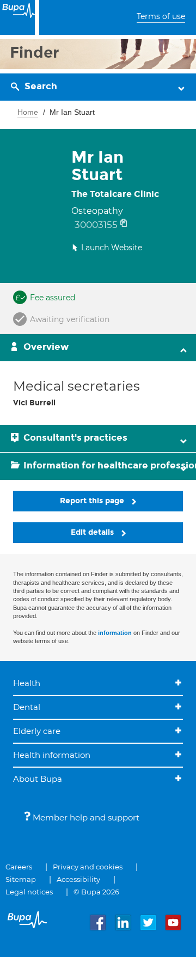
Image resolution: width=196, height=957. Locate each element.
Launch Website (111, 247)
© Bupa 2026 (96, 891)
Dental (26, 707)
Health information (51, 755)
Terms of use (161, 16)
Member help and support (84, 817)
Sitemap (20, 879)
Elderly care (36, 731)
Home (27, 112)
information (115, 632)
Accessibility (78, 879)
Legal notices (29, 891)
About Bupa (37, 779)
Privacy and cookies (87, 866)
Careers (18, 866)
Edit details (93, 532)
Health (26, 683)
